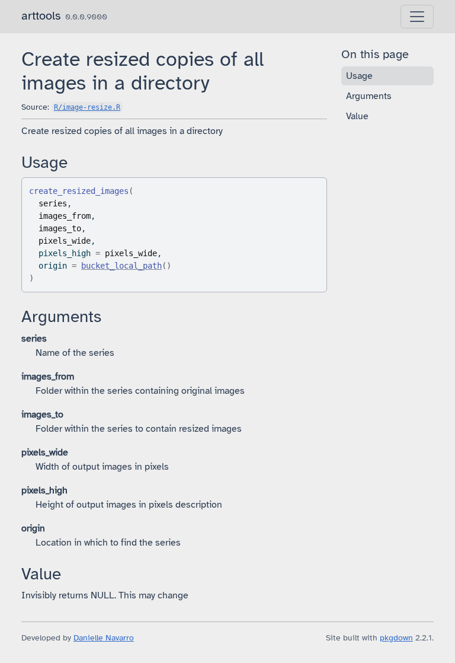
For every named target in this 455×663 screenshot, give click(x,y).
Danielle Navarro (103, 638)
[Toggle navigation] (417, 16)
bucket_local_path (121, 265)
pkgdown (396, 638)
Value (357, 116)
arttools (40, 15)
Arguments (369, 96)
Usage (359, 76)
